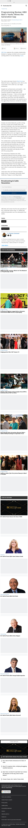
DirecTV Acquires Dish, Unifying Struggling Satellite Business (15, 767)
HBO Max (4, 52)
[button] (1, 6)
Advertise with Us (5, 814)
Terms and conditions (6, 797)
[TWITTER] (8, 235)
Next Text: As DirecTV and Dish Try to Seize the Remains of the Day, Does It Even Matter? (15, 773)
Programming (4, 8)
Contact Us (4, 816)
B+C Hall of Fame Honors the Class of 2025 (15, 756)
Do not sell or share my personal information (11, 819)
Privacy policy (4, 802)
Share (4, 48)
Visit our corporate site (7, 787)
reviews (4, 221)
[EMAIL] (11, 235)
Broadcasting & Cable (17, 19)
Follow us (17, 48)
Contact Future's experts (7, 799)
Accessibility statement (7, 808)
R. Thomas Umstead (7, 19)
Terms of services (16, 196)
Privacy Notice (18, 198)
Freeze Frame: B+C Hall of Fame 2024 (13, 779)
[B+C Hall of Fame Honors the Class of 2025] (14, 751)
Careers (3, 811)
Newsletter (24, 48)
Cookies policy (5, 805)
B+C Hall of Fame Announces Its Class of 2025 (14, 761)
